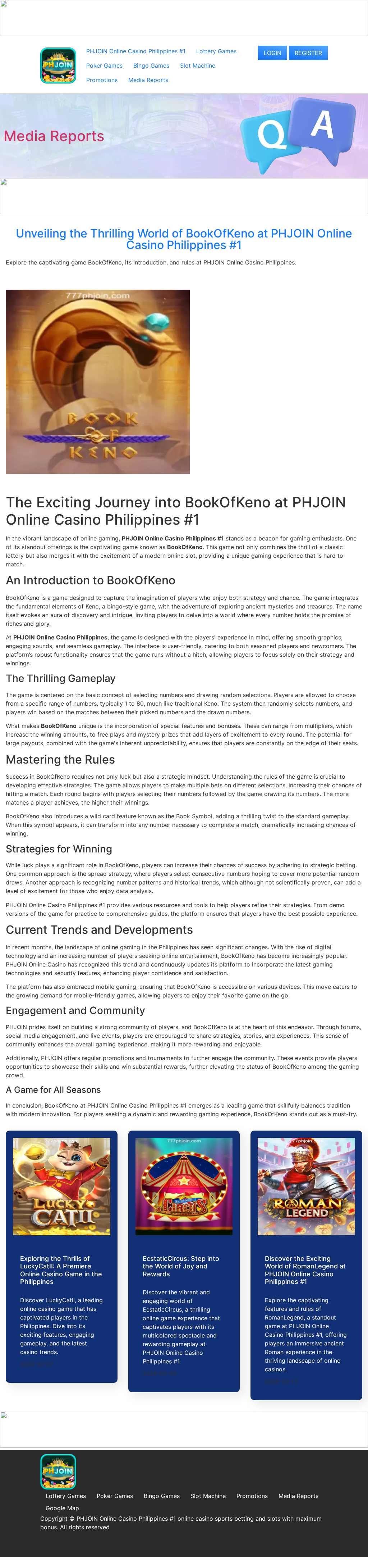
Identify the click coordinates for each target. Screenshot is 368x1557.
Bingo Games (151, 65)
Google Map (62, 1508)
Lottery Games (216, 51)
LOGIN (272, 52)
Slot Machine (197, 65)
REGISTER (308, 52)
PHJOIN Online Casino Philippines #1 (135, 51)
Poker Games (104, 65)
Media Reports (148, 79)
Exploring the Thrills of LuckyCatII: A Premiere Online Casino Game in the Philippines (61, 1270)
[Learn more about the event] (184, 33)
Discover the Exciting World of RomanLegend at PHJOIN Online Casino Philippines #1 (305, 1270)
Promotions (102, 79)
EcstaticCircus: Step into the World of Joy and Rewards (181, 1266)
